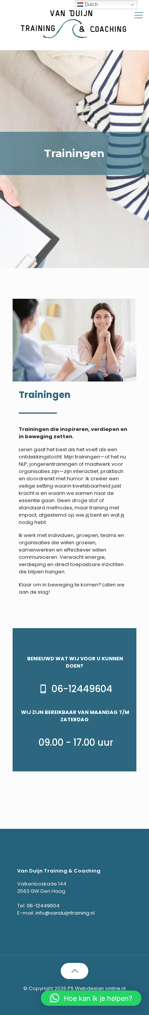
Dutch (90, 4)
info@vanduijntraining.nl (65, 913)
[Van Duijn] (74, 23)
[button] (91, 998)
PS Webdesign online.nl (96, 988)
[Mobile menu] (138, 15)
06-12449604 (43, 905)
